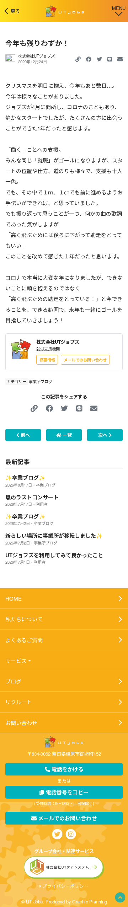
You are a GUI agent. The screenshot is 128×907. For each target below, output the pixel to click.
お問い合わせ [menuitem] (21, 722)
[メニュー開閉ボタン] (119, 10)
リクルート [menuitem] (18, 701)
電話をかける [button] (67, 769)
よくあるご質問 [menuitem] (24, 640)
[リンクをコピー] (78, 59)
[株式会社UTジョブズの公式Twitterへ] (57, 833)
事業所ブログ (40, 381)
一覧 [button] (66, 434)
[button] (88, 59)
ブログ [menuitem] (13, 681)
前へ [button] (24, 434)
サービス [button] (16, 660)
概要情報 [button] (47, 360)
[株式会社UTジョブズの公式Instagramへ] (71, 833)
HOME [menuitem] (13, 598)
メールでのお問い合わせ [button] (85, 360)
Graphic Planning (89, 901)
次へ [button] (103, 434)
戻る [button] (15, 10)
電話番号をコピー (66, 792)
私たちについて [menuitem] (24, 619)
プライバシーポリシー (65, 885)
